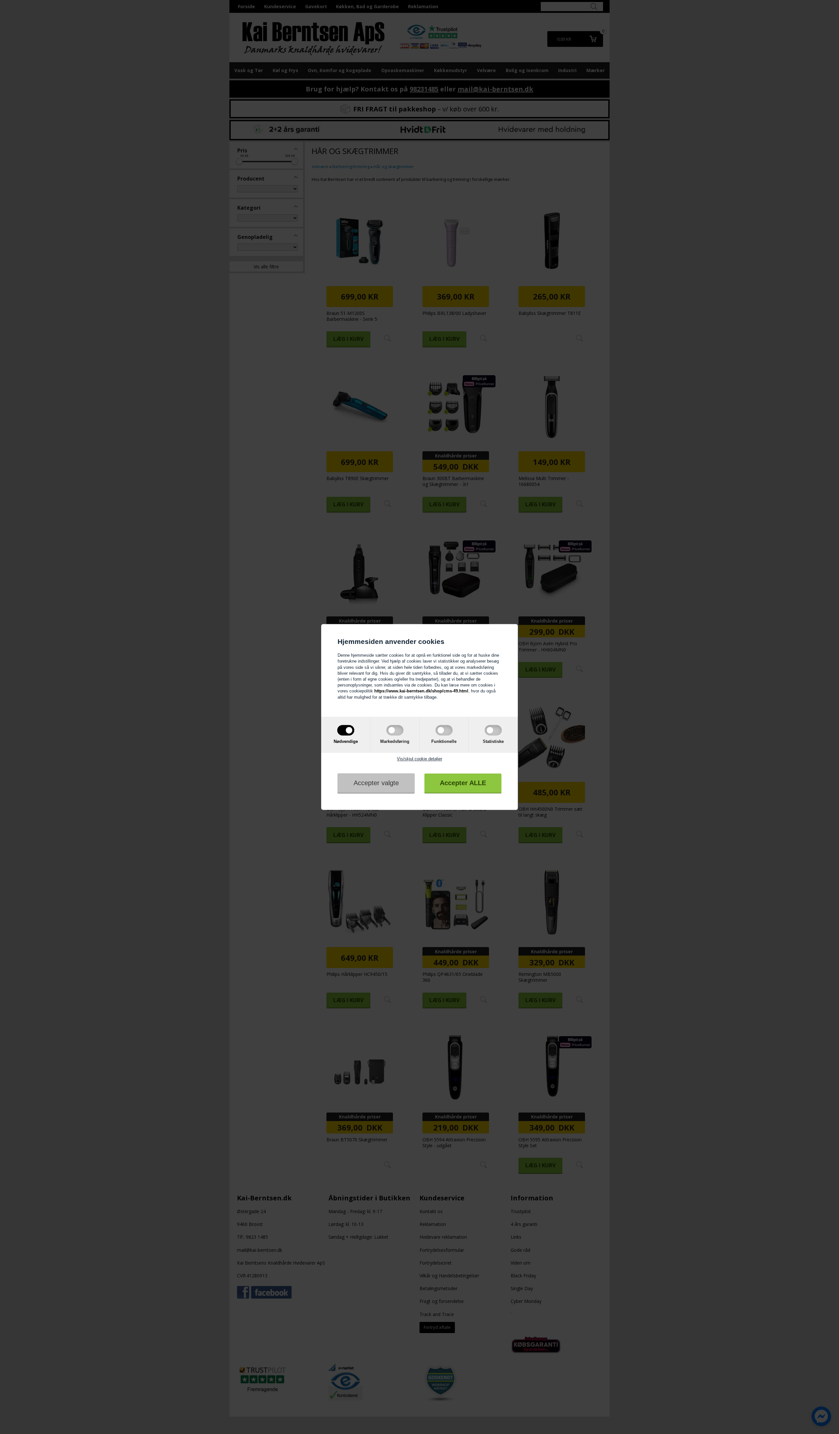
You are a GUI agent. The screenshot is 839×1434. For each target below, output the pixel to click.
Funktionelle (444, 741)
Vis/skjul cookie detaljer (419, 758)
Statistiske (493, 741)
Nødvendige (346, 741)
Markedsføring (394, 741)
